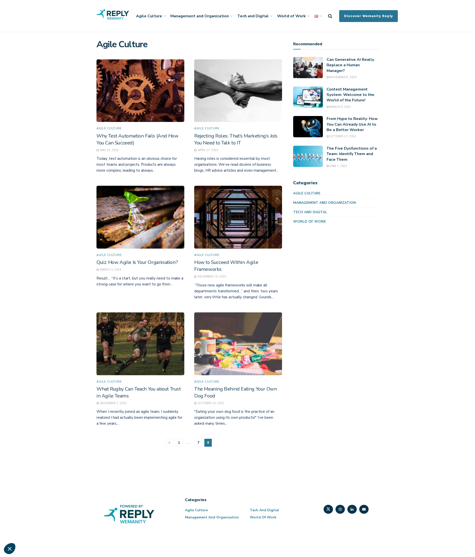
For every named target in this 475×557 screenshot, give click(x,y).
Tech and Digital (253, 16)
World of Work (291, 16)
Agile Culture (149, 16)
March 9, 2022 (340, 107)
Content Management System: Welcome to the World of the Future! (350, 95)
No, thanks (22, 532)
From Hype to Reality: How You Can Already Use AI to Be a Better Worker (352, 124)
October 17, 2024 (342, 136)
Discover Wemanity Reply (368, 16)
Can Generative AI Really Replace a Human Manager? (350, 65)
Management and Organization (199, 16)
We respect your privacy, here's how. (34, 481)
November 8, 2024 (342, 77)
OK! (91, 532)
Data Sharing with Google (31, 497)
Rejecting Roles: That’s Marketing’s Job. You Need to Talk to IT (236, 139)
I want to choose (57, 532)
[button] (10, 549)
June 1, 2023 (338, 166)
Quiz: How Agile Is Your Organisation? (137, 262)
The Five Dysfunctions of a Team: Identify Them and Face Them (352, 154)
